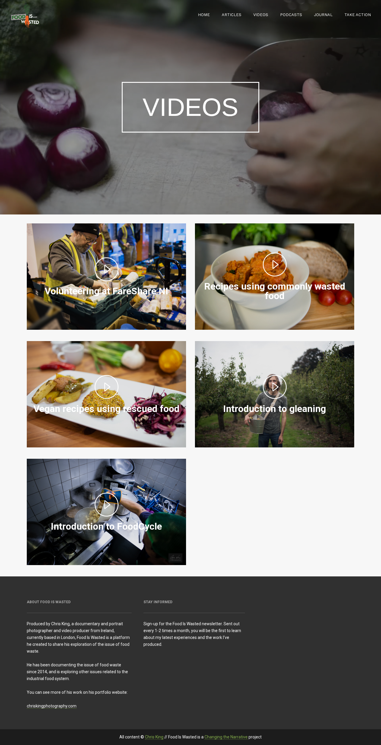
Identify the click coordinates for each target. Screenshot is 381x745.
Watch (106, 303)
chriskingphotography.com (51, 706)
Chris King (154, 737)
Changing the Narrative (226, 737)
